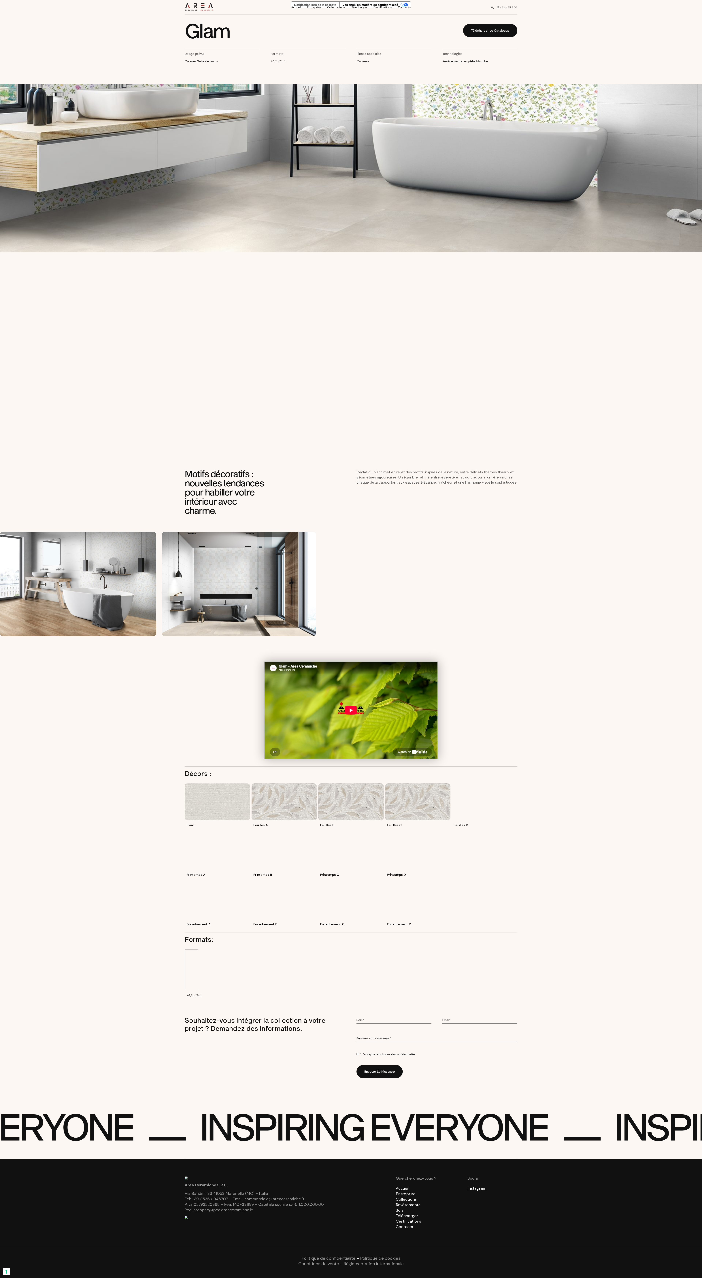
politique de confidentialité (397, 1054)
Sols (399, 1210)
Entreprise (314, 7)
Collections (334, 7)
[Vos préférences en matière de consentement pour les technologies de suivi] (6, 1271)
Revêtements (408, 1204)
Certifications (382, 7)
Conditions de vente (318, 1263)
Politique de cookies (380, 1258)
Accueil (296, 7)
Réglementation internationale (374, 1263)
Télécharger (359, 7)
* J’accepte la (387, 1054)
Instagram (476, 1188)
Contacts (404, 7)
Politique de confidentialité (328, 1258)
